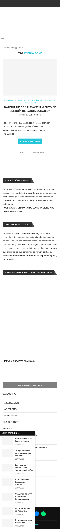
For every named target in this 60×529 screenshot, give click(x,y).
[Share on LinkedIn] (29, 157)
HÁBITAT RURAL (11, 409)
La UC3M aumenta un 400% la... (23, 509)
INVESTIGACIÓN (11, 403)
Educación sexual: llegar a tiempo (23, 439)
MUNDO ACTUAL (11, 422)
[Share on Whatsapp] (32, 157)
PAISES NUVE (9, 428)
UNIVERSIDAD (10, 415)
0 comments (38, 152)
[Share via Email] (38, 157)
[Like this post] (22, 157)
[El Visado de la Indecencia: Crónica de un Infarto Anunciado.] (7, 482)
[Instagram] (26, 3)
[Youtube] (30, 3)
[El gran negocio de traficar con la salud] (7, 523)
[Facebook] (22, 3)
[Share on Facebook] (26, 157)
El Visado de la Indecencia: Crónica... (22, 482)
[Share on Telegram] (35, 157)
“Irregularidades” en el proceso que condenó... (23, 453)
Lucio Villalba (35, 115)
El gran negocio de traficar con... (23, 521)
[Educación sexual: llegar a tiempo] (7, 441)
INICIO (6, 47)
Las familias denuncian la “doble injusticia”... (24, 467)
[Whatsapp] (38, 3)
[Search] (57, 38)
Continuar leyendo (30, 141)
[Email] (34, 3)
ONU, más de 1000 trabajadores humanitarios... (23, 496)
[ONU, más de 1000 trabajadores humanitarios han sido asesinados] (7, 496)
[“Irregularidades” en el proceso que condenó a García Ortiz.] (7, 453)
